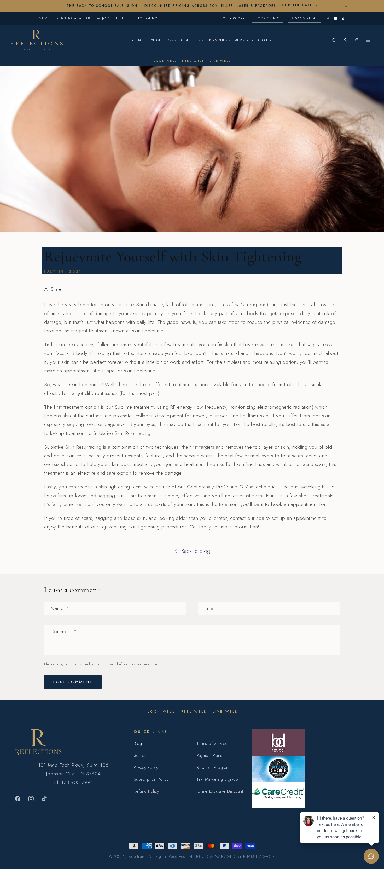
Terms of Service (212, 743)
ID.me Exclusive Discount (220, 791)
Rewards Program (213, 767)
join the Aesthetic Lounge (131, 18)
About (265, 40)
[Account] (345, 40)
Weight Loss (163, 40)
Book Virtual (304, 18)
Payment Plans (209, 755)
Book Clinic (267, 18)
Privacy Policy (146, 767)
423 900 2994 (234, 18)
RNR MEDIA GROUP (258, 856)
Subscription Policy (151, 779)
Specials (138, 40)
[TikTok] (343, 18)
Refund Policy (146, 791)
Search (140, 755)
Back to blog (195, 551)
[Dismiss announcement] (346, 6)
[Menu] (368, 40)
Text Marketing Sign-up (217, 779)
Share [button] (56, 289)
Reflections (136, 856)
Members (243, 40)
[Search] (333, 40)
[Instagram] (336, 18)
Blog (138, 743)
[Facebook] (328, 18)
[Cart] (356, 40)
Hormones (218, 40)
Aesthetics (191, 40)
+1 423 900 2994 (73, 782)
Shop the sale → (298, 5)
